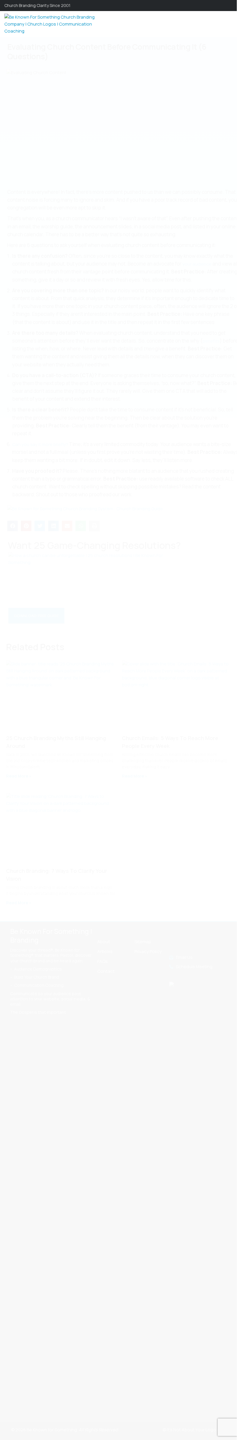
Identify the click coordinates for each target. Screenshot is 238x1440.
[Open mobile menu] (231, 24)
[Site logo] (52, 24)
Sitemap (142, 941)
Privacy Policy (148, 951)
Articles (105, 951)
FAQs (102, 961)
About (103, 941)
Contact (106, 971)
